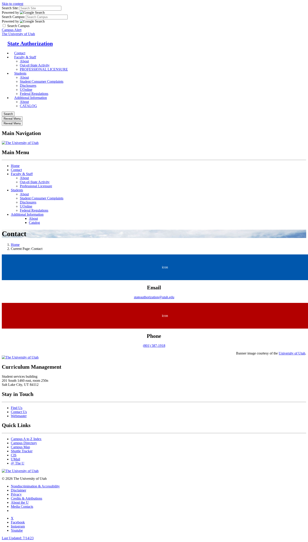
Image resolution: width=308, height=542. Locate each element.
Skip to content (12, 4)
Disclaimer (18, 490)
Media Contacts (22, 506)
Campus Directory (24, 443)
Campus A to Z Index (26, 439)
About (24, 61)
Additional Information (30, 98)
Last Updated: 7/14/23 (18, 538)
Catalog (34, 222)
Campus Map (20, 447)
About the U (20, 502)
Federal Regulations (34, 210)
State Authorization (30, 43)
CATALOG (28, 106)
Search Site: (10, 8)
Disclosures (28, 85)
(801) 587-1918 (154, 346)
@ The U (17, 463)
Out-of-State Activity (35, 65)
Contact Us (19, 412)
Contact (16, 170)
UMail (15, 459)
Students (20, 73)
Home (15, 166)
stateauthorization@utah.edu (154, 297)
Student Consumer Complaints (41, 81)
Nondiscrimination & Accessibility (35, 486)
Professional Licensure (36, 186)
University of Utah (292, 353)
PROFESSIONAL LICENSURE (44, 69)
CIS (13, 455)
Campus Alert (11, 30)
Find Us (16, 408)
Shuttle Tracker (21, 451)
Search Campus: (13, 17)
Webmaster (19, 416)
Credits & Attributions (26, 498)
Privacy (16, 494)
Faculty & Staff (25, 57)
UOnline (26, 206)
